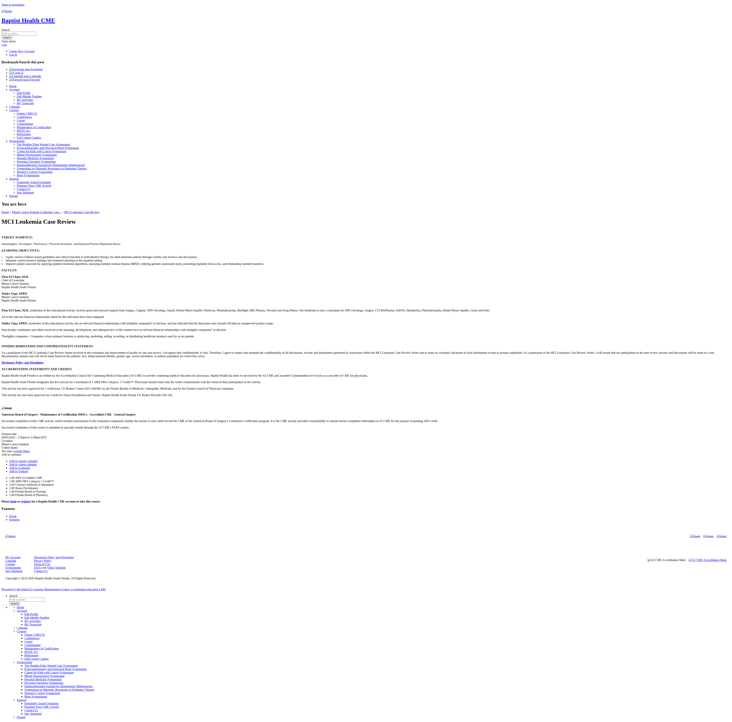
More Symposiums (28, 175)
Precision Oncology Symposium (36, 161)
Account (14, 89)
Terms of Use (42, 564)
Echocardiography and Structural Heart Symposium (48, 148)
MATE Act (23, 130)
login (13, 501)
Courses (14, 110)
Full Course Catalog (29, 137)
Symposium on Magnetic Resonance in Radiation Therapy (52, 168)
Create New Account (22, 51)
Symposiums (17, 141)
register (26, 501)
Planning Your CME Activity (34, 185)
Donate (13, 196)
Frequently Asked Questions (34, 182)
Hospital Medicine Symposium (35, 158)
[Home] (7, 11)
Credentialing (25, 123)
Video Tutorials (56, 567)
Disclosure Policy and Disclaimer (23, 362)
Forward (34, 79)
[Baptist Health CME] (10, 536)
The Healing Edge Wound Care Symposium (43, 144)
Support (14, 178)
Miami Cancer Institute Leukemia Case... (36, 212)
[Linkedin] (721, 536)
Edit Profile (23, 93)
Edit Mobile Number (29, 96)
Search (6, 29)
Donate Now (354, 536)
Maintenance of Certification (34, 127)
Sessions (14, 519)
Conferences (24, 117)
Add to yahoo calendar (23, 464)
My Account (12, 557)
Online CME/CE (27, 113)
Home (13, 86)
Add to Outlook (18, 471)
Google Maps (21, 451)
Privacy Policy (42, 560)
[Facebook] (695, 536)
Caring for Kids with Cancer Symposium (41, 151)
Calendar (14, 106)
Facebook (36, 69)
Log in (13, 54)
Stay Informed (25, 192)
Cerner (21, 120)
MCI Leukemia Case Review (82, 212)
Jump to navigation (13, 4)
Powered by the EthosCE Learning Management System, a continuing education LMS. (54, 589)
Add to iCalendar (19, 468)
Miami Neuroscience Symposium (37, 154)
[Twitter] (708, 536)
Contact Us (23, 189)
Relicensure (24, 134)
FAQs (37, 567)
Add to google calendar (23, 461)
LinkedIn (35, 76)
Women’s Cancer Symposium (34, 172)
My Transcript (25, 103)
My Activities (25, 99)
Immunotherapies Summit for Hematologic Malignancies (51, 165)
